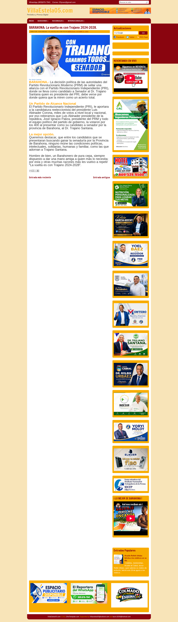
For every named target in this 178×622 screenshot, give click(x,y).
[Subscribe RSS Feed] (138, 37)
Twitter (131, 37)
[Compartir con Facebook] (38, 170)
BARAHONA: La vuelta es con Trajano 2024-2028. (63, 27)
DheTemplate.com (72, 617)
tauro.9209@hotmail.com (122, 617)
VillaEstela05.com (50, 10)
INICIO (31, 21)
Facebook (120, 37)
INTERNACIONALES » (76, 21)
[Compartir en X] (35, 170)
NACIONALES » (58, 21)
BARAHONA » (43, 21)
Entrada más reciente (40, 177)
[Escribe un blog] (33, 170)
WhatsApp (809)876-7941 (39, 2)
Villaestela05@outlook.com (99, 617)
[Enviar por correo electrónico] (30, 170)
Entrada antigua (101, 177)
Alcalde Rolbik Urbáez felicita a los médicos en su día (135, 558)
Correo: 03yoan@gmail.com (64, 2)
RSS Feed (144, 37)
